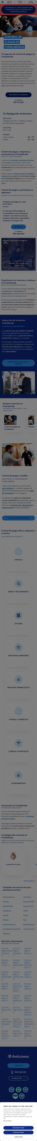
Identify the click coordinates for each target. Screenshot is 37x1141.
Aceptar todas (18, 1132)
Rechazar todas (18, 1128)
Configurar (18, 1137)
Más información (7, 1120)
